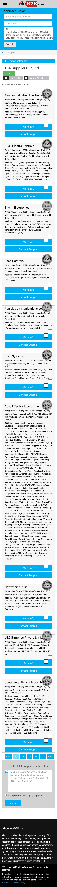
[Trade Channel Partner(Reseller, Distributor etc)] (28, 34)
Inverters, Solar (42, 221)
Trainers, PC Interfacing (26, 425)
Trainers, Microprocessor (32, 510)
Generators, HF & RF (13, 437)
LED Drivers (10, 280)
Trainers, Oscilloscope (21, 524)
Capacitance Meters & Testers (18, 550)
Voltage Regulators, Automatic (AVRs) (21, 224)
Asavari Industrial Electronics (24, 95)
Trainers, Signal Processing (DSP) (32, 516)
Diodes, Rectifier (34, 696)
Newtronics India (16, 587)
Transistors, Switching (38, 707)
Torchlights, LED (25, 724)
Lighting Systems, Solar (23, 221)
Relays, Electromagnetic (15, 165)
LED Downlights (18, 173)
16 (43, 756)
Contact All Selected (38, 77)
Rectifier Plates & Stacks (15, 117)
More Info (28, 126)
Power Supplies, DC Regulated (39, 445)
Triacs (8, 718)
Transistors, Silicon (13, 704)
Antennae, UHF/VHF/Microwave (35, 533)
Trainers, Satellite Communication (25, 427)
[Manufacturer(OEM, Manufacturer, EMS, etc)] (28, 31)
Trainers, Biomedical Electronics (19, 507)
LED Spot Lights (15, 732)
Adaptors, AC (44, 277)
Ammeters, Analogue (31, 530)
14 (29, 756)
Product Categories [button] (18, 60)
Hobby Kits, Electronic (14, 462)
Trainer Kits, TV (39, 448)
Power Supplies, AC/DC (15, 445)
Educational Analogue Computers (35, 456)
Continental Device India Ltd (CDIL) (28, 682)
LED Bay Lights (18, 730)
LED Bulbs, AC (33, 176)
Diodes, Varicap (19, 718)
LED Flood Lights (34, 173)
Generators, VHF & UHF (34, 437)
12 (16, 756)
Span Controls (14, 261)
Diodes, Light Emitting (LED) (24, 721)
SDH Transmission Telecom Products (29, 322)
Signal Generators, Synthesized (33, 499)
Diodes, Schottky (19, 707)
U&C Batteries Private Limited (25, 637)
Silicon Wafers (39, 716)
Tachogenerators (12, 544)
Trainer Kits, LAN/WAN (29, 454)
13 (23, 756)
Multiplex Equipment (43, 325)
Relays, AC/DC (17, 170)
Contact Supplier (28, 134)
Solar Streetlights (28, 375)
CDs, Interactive (37, 490)
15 (36, 756)
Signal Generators (40, 459)
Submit (10, 44)
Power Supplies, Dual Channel (18, 496)
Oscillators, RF (44, 442)
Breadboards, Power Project (17, 490)
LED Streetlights (18, 176)
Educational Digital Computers (18, 459)
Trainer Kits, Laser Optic (29, 502)
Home (4, 53)
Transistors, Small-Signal (33, 704)
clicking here (31, 860)
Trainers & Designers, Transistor (19, 451)
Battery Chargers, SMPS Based (18, 603)
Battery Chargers (29, 277)
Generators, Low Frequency (28, 541)
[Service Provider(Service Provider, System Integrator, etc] (28, 37)
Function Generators (33, 434)
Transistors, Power (41, 701)
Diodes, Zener (33, 710)
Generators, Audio (12, 547)
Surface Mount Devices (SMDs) (28, 698)
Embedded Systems (14, 434)
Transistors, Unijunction (15, 710)
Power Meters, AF (33, 462)
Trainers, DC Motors (36, 428)
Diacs (49, 716)
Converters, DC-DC (21, 111)
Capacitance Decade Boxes (34, 536)
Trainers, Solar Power (42, 524)
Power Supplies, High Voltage (38, 465)
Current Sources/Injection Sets (32, 538)
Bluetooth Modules (13, 536)
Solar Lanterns (32, 170)
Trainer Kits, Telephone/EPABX (34, 504)
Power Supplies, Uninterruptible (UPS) (29, 369)
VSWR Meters (20, 522)
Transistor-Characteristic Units (18, 519)
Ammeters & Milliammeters (35, 527)
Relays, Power (11, 168)
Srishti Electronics (17, 207)
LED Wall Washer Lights (36, 179)
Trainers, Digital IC (42, 507)
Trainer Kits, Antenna (22, 482)
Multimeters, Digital (42, 544)
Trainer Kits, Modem (41, 482)
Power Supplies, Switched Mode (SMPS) (25, 113)
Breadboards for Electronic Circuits (29, 488)
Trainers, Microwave (43, 431)
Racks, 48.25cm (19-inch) (37, 114)
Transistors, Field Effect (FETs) (18, 701)
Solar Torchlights (21, 600)
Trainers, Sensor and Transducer (19, 431)
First (8, 756)
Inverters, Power (25, 168)
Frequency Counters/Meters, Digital (20, 493)
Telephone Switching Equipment (19, 325)
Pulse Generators (44, 493)
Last (50, 756)
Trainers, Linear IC (12, 510)
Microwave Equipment (26, 442)
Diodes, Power (19, 696)
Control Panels (11, 538)
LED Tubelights (18, 179)
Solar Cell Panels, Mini (39, 600)
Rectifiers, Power (22, 713)
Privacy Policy (19, 882)
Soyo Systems (14, 356)
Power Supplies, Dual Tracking (33, 553)
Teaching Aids (27, 544)
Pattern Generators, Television (34, 547)
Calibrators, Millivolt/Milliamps (18, 555)
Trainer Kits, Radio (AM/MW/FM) (19, 485)
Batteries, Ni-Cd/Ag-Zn (23, 651)
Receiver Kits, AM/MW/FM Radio (19, 468)
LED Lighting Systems (23, 162)
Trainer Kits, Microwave (23, 422)
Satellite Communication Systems (23, 469)
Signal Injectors (11, 502)
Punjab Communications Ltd (24, 308)
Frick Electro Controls (19, 146)
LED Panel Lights (18, 727)
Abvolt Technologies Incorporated (27, 406)
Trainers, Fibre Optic (13, 527)
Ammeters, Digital (12, 530)
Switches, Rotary (41, 162)
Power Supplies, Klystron (39, 471)
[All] (28, 29)
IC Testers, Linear (26, 439)
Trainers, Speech (35, 522)
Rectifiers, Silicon (24, 716)
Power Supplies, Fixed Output (18, 448)
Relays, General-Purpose (38, 165)
